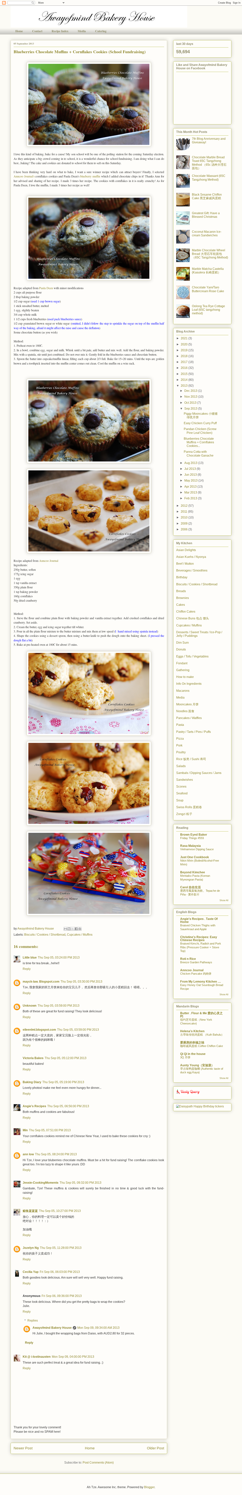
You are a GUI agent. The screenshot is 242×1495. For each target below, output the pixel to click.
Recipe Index (60, 31)
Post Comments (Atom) (98, 1462)
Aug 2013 (191, 463)
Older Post (155, 1448)
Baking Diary (32, 1082)
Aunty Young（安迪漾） (197, 1065)
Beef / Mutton (185, 563)
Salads (181, 766)
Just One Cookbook (194, 857)
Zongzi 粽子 (184, 814)
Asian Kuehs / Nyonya (191, 556)
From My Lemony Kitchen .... (200, 981)
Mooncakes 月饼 (187, 704)
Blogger (149, 1487)
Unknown (29, 1005)
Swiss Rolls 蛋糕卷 (189, 807)
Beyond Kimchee (192, 872)
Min (25, 1130)
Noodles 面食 (185, 711)
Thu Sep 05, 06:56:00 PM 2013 (68, 1106)
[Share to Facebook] (76, 929)
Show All (224, 900)
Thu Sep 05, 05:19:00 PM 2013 (63, 1082)
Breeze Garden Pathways (196, 962)
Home (19, 31)
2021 (184, 338)
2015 (184, 374)
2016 (184, 367)
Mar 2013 (191, 492)
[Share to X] (72, 929)
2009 (184, 523)
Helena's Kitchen (192, 1031)
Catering (100, 31)
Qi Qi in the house (193, 1053)
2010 (184, 517)
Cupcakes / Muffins (79, 934)
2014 (184, 379)
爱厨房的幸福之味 (192, 1042)
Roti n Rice (188, 958)
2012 (184, 505)
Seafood (182, 793)
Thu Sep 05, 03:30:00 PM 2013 (81, 981)
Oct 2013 (190, 402)
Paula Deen (46, 288)
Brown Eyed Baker (193, 834)
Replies (32, 1320)
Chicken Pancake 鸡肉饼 (195, 973)
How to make (185, 676)
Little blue (30, 957)
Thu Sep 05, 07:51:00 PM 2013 (50, 1130)
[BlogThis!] (69, 929)
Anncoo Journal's (24, 176)
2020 (184, 344)
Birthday (181, 577)
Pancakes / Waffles (189, 718)
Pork (179, 745)
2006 (184, 529)
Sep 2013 (191, 408)
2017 (184, 362)
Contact (37, 31)
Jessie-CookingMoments (40, 1182)
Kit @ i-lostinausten (37, 1356)
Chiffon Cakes (185, 611)
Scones (181, 786)
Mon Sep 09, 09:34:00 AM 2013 (98, 1327)
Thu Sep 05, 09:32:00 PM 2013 (80, 1182)
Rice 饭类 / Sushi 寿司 (191, 759)
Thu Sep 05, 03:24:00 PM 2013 (59, 957)
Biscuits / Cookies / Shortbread (44, 934)
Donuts (181, 649)
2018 (184, 356)
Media (82, 31)
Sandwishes (184, 779)
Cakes (180, 604)
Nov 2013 (191, 396)
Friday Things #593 (192, 838)
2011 (184, 511)
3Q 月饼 (185, 1057)
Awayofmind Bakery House (52, 1327)
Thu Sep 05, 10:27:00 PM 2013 (60, 1210)
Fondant (181, 663)
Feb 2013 (191, 498)
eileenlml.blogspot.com (39, 1029)
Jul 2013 (190, 468)
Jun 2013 (191, 474)
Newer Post (23, 1448)
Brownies (182, 598)
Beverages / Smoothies (191, 570)
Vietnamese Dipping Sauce (197, 849)
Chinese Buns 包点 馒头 (192, 618)
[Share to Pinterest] (80, 929)
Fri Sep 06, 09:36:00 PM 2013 (62, 1295)
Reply (27, 968)
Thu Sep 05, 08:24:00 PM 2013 (56, 1154)
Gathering (182, 670)
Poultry (181, 752)
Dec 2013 (191, 390)
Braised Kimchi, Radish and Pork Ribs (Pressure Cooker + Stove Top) (200, 947)
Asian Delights (186, 550)
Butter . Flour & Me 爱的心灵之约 (201, 1015)
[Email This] (65, 929)
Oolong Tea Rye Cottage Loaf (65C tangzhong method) (208, 309)
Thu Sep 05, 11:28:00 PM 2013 (60, 1247)
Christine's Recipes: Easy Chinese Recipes (198, 938)
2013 (184, 385)
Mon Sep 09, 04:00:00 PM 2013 (73, 1356)
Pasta (180, 724)
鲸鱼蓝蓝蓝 (30, 1210)
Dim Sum (182, 642)
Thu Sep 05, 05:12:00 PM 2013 (65, 1058)
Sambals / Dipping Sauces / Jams (198, 772)
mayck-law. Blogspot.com (41, 981)
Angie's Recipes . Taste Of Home (199, 920)
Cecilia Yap (31, 1271)
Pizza (180, 738)
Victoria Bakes (33, 1058)
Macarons (182, 690)
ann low (28, 1154)
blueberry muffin (90, 176)
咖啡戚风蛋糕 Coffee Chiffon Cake (201, 1046)
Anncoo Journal (48, 561)
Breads (181, 591)
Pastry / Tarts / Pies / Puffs (193, 731)
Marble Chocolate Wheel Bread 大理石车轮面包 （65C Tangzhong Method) (210, 254)
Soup (179, 800)
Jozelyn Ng (31, 1247)
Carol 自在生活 (190, 887)
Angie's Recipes (34, 1106)
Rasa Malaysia (190, 845)
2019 (184, 350)
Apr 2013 (190, 486)
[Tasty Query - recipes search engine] (188, 1094)
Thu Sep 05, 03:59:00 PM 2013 (58, 1005)
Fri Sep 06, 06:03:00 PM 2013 (60, 1271)
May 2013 (191, 480)
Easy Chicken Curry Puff (200, 423)
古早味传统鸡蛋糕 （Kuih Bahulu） (202, 1034)
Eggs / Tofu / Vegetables (192, 656)
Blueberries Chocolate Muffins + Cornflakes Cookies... (199, 442)
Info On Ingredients (189, 683)
